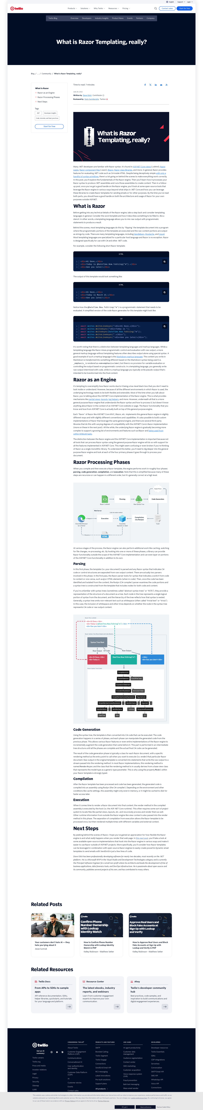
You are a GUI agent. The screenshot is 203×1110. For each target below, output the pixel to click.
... (38, 74)
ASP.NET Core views (142, 167)
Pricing (125, 8)
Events (130, 18)
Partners (139, 18)
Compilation (83, 779)
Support (180, 2)
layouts (104, 399)
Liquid (161, 234)
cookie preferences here (139, 1098)
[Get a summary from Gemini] (57, 1052)
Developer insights (50, 113)
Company (150, 18)
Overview (74, 18)
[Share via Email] (162, 84)
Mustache (149, 234)
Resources (113, 8)
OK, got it (124, 1107)
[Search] (155, 8)
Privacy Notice (70, 1101)
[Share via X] (151, 85)
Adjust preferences (145, 1107)
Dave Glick (87, 95)
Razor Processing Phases (49, 97)
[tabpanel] (121, 264)
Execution (81, 800)
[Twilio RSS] (167, 85)
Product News (117, 18)
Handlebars (139, 234)
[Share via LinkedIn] (156, 85)
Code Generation (86, 730)
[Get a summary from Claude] (63, 1052)
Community (46, 74)
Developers (86, 18)
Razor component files (90, 170)
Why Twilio (98, 8)
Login (189, 2)
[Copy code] (164, 261)
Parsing (79, 564)
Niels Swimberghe (91, 99)
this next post (142, 838)
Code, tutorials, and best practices (47, 118)
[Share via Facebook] (146, 85)
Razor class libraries (123, 170)
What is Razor (42, 88)
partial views (94, 399)
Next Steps (42, 102)
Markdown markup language (130, 357)
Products (71, 8)
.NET (38, 113)
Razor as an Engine (46, 93)
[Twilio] (16, 8)
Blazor (110, 170)
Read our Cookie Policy (163, 1107)
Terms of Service (103, 1101)
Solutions (84, 8)
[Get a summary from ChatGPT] (52, 1052)
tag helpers (114, 399)
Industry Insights (101, 18)
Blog (32, 74)
